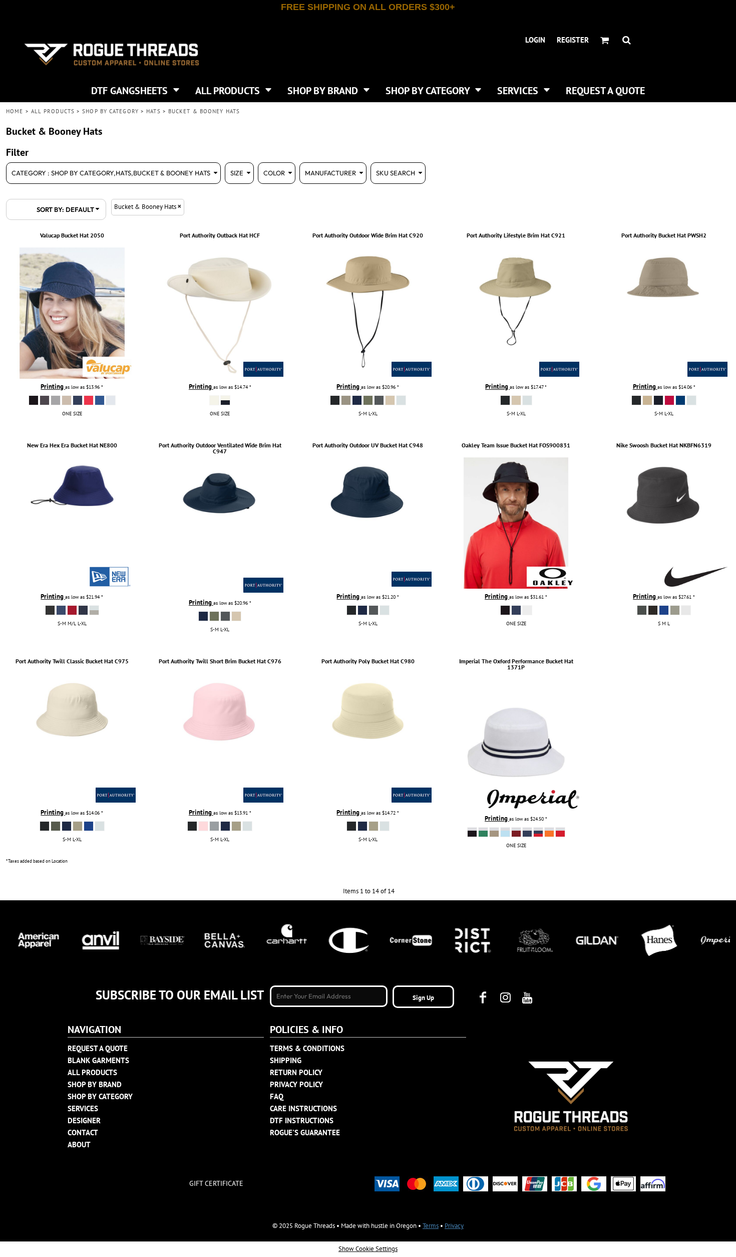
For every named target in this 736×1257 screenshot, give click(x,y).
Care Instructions (303, 1108)
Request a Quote (98, 1048)
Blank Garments (98, 1060)
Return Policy (296, 1072)
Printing (53, 386)
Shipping (285, 1060)
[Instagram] (505, 997)
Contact (83, 1132)
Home (14, 111)
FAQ (276, 1096)
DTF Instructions (301, 1120)
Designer (84, 1120)
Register (573, 40)
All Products (53, 111)
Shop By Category (110, 111)
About (79, 1144)
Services (83, 1108)
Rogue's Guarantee (305, 1132)
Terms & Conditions (307, 1048)
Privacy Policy (296, 1084)
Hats (153, 111)
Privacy (454, 1225)
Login (535, 40)
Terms (431, 1225)
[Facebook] (483, 997)
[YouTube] (527, 997)
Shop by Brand (95, 1084)
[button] (135, 89)
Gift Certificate (216, 1183)
